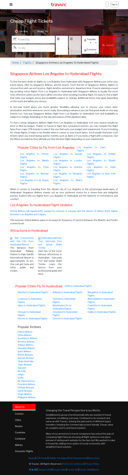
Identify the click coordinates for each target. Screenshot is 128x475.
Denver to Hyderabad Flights (32, 318)
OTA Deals (41, 458)
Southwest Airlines (27, 338)
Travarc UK (72, 469)
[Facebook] (29, 469)
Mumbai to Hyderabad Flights (33, 292)
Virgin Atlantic (25, 394)
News (32, 458)
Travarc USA (45, 469)
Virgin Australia (25, 361)
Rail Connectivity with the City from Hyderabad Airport (22, 241)
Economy (91, 49)
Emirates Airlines (26, 384)
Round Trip (42, 31)
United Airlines (25, 331)
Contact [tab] (19, 413)
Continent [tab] (20, 438)
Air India (22, 371)
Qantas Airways (26, 358)
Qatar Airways (25, 390)
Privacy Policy (92, 464)
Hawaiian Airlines (26, 348)
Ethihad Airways (26, 387)
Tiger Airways (25, 364)
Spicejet (22, 367)
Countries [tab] (20, 432)
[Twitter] (33, 469)
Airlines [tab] (19, 445)
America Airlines (26, 341)
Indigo (21, 374)
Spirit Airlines (24, 351)
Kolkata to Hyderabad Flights (68, 292)
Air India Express (26, 381)
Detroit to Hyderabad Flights (67, 318)
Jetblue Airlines (25, 345)
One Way (23, 31)
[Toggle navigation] (11, 4)
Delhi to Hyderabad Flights (78, 286)
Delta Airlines (25, 335)
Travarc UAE (85, 469)
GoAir (20, 377)
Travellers (91, 41)
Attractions (94, 458)
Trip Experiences (77, 458)
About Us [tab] (20, 407)
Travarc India (58, 469)
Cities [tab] (18, 420)
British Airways (25, 354)
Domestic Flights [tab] (24, 451)
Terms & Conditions (73, 464)
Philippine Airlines (27, 397)
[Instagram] (36, 469)
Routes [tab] (19, 426)
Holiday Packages (58, 458)
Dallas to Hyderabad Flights (102, 312)
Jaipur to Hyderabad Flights (31, 305)
